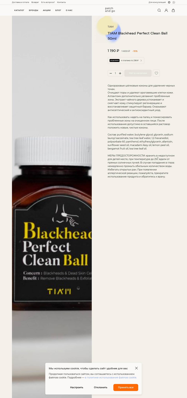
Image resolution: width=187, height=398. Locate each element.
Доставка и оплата (20, 2)
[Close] (136, 368)
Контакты (61, 2)
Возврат (35, 2)
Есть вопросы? (48, 2)
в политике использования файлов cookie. (111, 377)
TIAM (111, 26)
